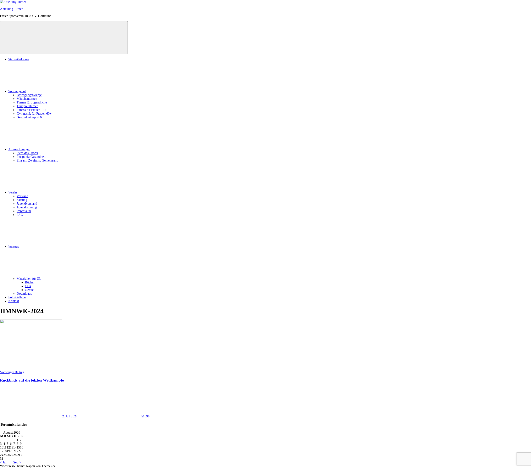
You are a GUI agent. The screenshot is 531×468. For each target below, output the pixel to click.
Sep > (17, 462)
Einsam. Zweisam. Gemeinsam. (37, 160)
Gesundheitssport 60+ (31, 117)
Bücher (29, 282)
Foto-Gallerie (17, 297)
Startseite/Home (18, 59)
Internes (13, 246)
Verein (12, 192)
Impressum (24, 211)
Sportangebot (17, 91)
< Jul (3, 462)
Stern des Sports (27, 153)
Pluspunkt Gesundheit (31, 156)
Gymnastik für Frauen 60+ (34, 113)
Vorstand (22, 196)
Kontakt (13, 301)
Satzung (22, 200)
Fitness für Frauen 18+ (31, 110)
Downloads (24, 293)
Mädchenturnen (27, 98)
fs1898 (145, 416)
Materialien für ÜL (29, 278)
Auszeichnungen (19, 149)
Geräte (29, 290)
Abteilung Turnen (11, 9)
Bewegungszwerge (29, 95)
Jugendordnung (27, 207)
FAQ (20, 214)
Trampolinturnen (27, 106)
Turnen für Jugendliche (32, 102)
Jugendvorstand (27, 203)
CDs (28, 286)
